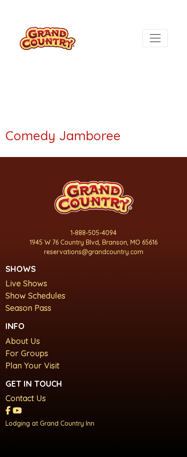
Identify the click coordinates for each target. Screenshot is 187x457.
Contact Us (25, 398)
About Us (22, 341)
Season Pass (28, 308)
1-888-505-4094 (93, 233)
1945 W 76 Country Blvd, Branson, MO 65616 (93, 242)
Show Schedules (35, 295)
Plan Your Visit (32, 365)
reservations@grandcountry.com (93, 252)
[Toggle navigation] (155, 38)
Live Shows (26, 283)
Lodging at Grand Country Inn (49, 423)
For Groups (26, 353)
